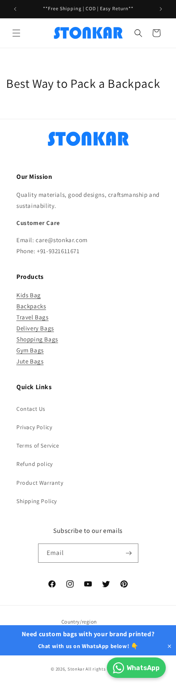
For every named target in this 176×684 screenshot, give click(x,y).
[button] (16, 33)
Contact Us (30, 408)
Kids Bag (28, 295)
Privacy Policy (34, 427)
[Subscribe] (129, 553)
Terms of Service (37, 445)
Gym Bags (30, 350)
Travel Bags (32, 317)
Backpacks (31, 306)
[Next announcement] (161, 9)
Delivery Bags (35, 328)
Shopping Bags (37, 339)
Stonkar (76, 669)
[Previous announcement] (15, 9)
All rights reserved (105, 669)
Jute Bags (29, 361)
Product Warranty (39, 482)
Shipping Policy (36, 501)
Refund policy (34, 464)
